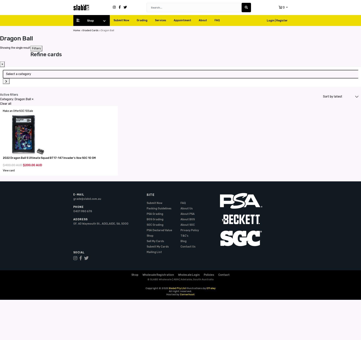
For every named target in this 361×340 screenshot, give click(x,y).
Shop (90, 20)
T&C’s (184, 235)
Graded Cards (90, 30)
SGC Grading (155, 224)
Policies (209, 274)
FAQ (217, 20)
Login (271, 20)
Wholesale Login (189, 274)
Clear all (5, 103)
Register (282, 20)
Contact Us (188, 246)
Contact (224, 274)
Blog (183, 241)
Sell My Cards (155, 241)
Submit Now (121, 20)
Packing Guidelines (159, 208)
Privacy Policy (189, 230)
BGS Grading (155, 219)
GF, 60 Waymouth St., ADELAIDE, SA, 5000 (100, 223)
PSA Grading (155, 214)
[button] (283, 7)
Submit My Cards (158, 246)
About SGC (187, 224)
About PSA (187, 214)
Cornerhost (187, 294)
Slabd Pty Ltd (177, 288)
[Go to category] (6, 81)
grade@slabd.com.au (87, 199)
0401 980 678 (82, 211)
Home (76, 30)
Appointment (182, 20)
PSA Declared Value (159, 230)
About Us (186, 208)
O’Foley (210, 288)
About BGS (187, 219)
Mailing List (154, 252)
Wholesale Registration (158, 274)
